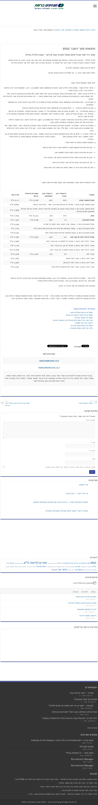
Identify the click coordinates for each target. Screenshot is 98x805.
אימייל (92, 450)
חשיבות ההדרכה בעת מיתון (86, 596)
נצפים (93, 591)
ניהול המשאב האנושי (82, 30)
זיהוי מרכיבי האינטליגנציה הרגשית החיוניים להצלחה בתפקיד (69, 718)
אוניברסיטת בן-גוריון (82, 563)
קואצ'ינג (78, 569)
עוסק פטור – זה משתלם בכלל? (79, 752)
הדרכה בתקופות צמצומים (86, 609)
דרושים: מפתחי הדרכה (87, 615)
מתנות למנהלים (86, 746)
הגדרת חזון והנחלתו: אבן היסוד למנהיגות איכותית (74, 711)
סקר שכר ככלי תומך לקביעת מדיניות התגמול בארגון (73, 320)
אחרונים (85, 591)
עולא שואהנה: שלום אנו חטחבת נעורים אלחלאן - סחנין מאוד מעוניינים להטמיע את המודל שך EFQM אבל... (55, 779)
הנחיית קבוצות (60, 567)
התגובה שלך (90, 420)
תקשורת (54, 570)
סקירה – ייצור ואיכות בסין (81, 693)
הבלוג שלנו (91, 728)
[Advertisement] (49, 18)
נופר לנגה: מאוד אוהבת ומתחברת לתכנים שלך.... (78, 790)
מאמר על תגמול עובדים (84, 317)
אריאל (11, 563)
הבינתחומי (84, 567)
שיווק (69, 570)
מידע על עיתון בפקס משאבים (81, 328)
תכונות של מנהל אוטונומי (85, 699)
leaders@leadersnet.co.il (49, 367)
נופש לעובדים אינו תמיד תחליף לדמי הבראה (17, 403)
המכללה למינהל (69, 567)
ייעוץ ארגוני (41, 566)
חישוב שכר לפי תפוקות (84, 323)
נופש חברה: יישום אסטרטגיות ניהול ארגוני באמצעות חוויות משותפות (62, 740)
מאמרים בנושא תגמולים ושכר (81, 312)
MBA (93, 563)
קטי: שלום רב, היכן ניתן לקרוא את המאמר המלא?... (77, 783)
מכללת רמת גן (22, 567)
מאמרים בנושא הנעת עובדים (82, 325)
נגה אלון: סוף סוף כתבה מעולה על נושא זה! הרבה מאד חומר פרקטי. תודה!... (67, 786)
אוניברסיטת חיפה (52, 563)
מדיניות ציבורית (31, 567)
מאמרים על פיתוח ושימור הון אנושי (79, 315)
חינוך (54, 567)
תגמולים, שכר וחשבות (62, 30)
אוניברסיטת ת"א (35, 562)
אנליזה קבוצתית (18, 563)
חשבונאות (49, 567)
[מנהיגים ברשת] (49, 6)
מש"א (16, 567)
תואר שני (62, 569)
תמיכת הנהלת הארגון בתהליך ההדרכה (82, 603)
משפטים (12, 567)
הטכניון (77, 566)
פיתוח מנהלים (87, 570)
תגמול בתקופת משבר (86, 402)
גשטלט (89, 567)
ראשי (94, 30)
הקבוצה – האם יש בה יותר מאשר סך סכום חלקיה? (71, 705)
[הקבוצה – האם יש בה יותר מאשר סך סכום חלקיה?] (96, 706)
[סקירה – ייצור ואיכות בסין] (96, 693)
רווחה (72, 570)
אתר (93, 459)
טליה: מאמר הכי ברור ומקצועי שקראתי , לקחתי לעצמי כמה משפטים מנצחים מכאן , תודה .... (61, 794)
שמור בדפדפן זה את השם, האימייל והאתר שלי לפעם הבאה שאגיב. (70, 467)
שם (93, 442)
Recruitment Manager (82, 759)
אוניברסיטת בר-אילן (65, 563)
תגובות (75, 591)
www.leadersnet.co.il (49, 360)
